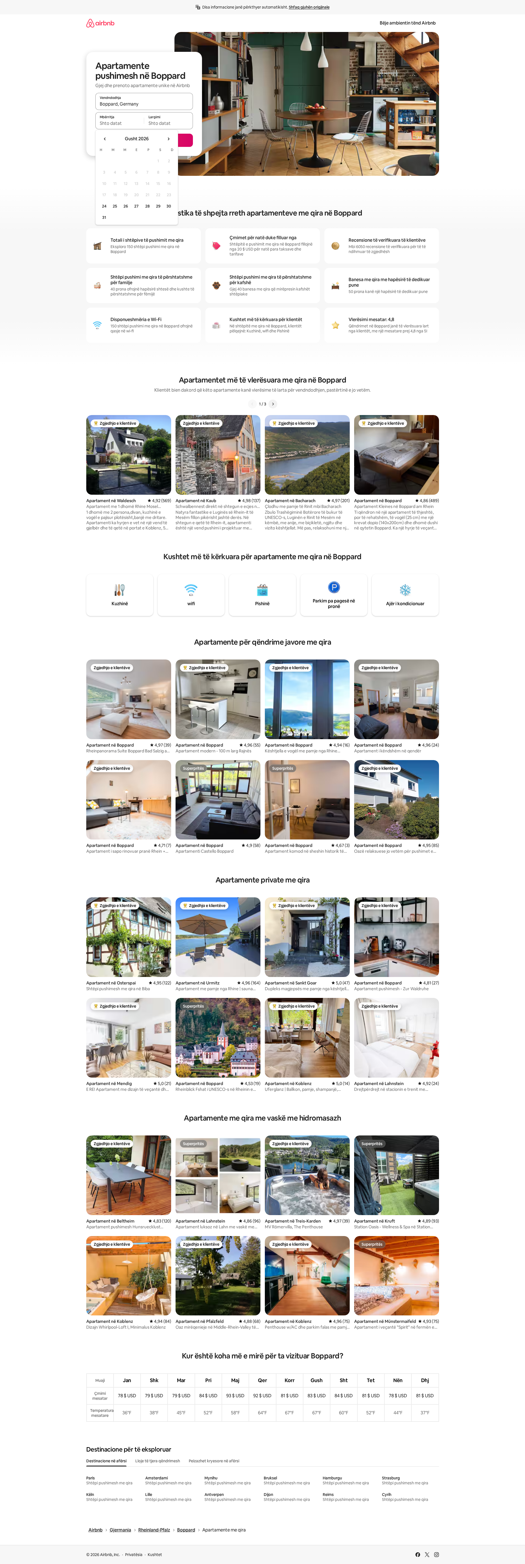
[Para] (272, 404)
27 (136, 206)
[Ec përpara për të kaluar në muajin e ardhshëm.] (168, 139)
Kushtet (155, 1554)
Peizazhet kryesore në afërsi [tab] (214, 1460)
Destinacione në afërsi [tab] (106, 1460)
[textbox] (120, 123)
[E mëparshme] (252, 404)
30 (168, 206)
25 (115, 206)
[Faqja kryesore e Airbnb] (100, 23)
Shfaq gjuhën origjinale (309, 7)
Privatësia (133, 1554)
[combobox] (144, 104)
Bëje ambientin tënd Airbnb (408, 23)
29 (158, 206)
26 (125, 206)
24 (104, 206)
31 (104, 217)
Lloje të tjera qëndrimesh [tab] (157, 1460)
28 (147, 206)
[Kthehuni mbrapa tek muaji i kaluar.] (105, 139)
